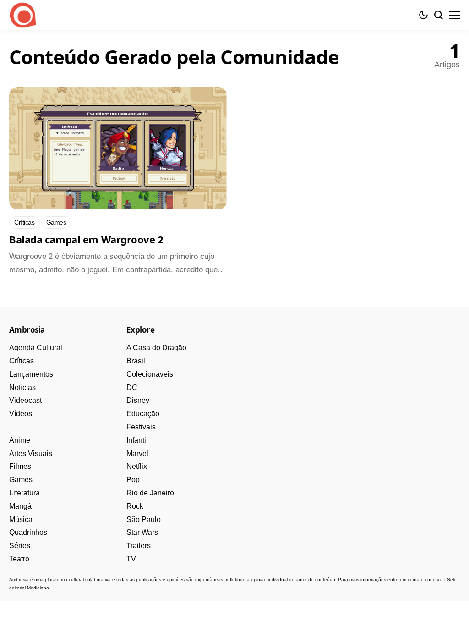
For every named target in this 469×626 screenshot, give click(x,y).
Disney (137, 400)
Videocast (25, 400)
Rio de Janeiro (150, 493)
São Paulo (143, 519)
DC (131, 387)
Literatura (24, 493)
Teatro (19, 559)
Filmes (20, 466)
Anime (19, 440)
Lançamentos (31, 374)
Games (21, 479)
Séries (19, 545)
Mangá (20, 506)
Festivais (141, 427)
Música (21, 519)
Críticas (21, 361)
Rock (134, 506)
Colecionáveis (149, 374)
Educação (142, 413)
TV (131, 559)
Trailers (138, 545)
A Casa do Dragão (156, 347)
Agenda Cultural (35, 347)
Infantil (137, 440)
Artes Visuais (30, 453)
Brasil (135, 361)
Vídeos (20, 413)
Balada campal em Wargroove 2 (86, 239)
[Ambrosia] (23, 15)
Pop (133, 479)
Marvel (137, 453)
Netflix (136, 466)
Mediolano (38, 587)
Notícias (22, 387)
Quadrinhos (28, 532)
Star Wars (142, 532)
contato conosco (425, 579)
